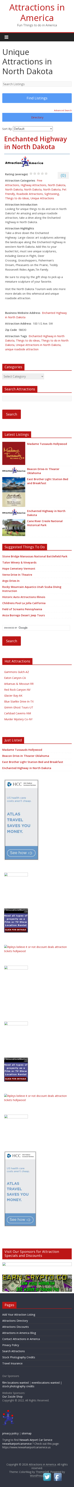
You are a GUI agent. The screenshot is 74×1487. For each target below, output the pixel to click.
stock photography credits (18, 1386)
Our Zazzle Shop (12, 1396)
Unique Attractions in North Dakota (38, 345)
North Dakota (56, 185)
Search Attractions (13, 1351)
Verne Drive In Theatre (17, 574)
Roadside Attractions (29, 194)
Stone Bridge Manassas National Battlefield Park (34, 556)
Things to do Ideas (17, 198)
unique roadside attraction (22, 349)
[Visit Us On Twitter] (47, 1474)
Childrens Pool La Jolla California (24, 603)
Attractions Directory (15, 1320)
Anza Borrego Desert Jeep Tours (23, 615)
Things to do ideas (28, 340)
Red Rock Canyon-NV (17, 689)
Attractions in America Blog (19, 1333)
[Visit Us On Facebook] (57, 1474)
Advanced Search (63, 110)
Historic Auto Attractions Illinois (23, 597)
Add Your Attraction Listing (18, 1314)
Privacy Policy (10, 1345)
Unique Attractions (42, 198)
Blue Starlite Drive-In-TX (19, 701)
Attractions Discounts (15, 1327)
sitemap (26, 1433)
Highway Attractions (33, 185)
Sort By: (7, 129)
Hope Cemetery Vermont (18, 568)
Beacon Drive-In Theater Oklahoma (43, 471)
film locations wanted (15, 1382)
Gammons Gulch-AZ (16, 672)
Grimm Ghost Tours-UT (18, 707)
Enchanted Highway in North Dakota (35, 142)
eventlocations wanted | (47, 1382)
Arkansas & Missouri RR (19, 684)
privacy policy (10, 1433)
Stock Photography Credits (18, 1357)
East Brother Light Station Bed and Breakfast (47, 481)
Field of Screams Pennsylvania (22, 609)
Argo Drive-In (11, 581)
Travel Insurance (12, 1363)
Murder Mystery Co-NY (18, 719)
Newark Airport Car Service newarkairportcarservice (27, 1441)
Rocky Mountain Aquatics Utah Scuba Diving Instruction (31, 589)
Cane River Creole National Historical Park (45, 523)
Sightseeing (51, 194)
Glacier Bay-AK (13, 695)
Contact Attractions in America (21, 1339)
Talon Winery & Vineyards (19, 562)
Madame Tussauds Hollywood (47, 444)
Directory (37, 117)
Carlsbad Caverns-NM (17, 713)
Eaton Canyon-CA (15, 678)
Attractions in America (37, 12)
